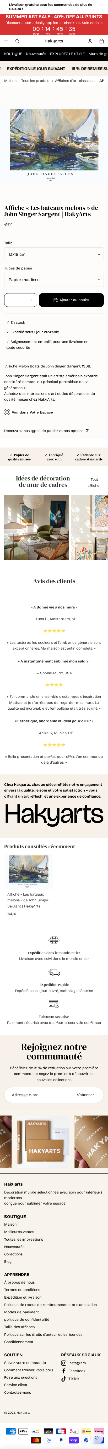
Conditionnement (18, 1342)
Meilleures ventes (19, 1232)
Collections (13, 1254)
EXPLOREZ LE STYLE (67, 54)
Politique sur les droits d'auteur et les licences (43, 1334)
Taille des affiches (19, 1327)
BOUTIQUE (13, 54)
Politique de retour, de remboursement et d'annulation (50, 1305)
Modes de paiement (21, 1312)
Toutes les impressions (23, 1239)
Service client (15, 1385)
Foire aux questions (20, 1377)
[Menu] (6, 41)
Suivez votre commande (25, 1362)
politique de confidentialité (26, 1319)
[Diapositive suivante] (99, 527)
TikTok (73, 1379)
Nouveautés (36, 54)
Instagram (77, 1363)
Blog (8, 1261)
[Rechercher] (17, 41)
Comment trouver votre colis (28, 1370)
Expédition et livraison (22, 1297)
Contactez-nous (17, 1392)
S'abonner (85, 1095)
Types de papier (18, 268)
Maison (10, 1224)
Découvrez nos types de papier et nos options (44, 431)
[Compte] (90, 41)
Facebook (76, 1371)
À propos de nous (19, 1282)
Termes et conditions (22, 1290)
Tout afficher (94, 482)
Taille (8, 243)
